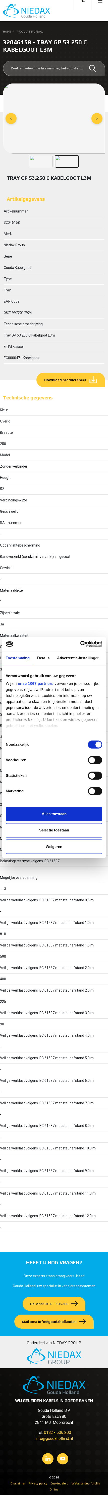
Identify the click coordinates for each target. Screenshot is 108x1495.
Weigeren (54, 846)
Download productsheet (65, 380)
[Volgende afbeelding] (96, 118)
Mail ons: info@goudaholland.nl (49, 1322)
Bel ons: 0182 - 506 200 (49, 1304)
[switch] (95, 760)
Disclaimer (18, 1483)
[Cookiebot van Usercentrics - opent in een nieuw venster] (80, 644)
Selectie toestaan (54, 830)
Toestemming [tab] (18, 658)
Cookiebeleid (59, 1483)
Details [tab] (43, 658)
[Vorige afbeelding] (11, 118)
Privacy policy (38, 1483)
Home (7, 31)
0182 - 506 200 (57, 1432)
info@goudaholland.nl (54, 1438)
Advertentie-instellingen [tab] (78, 658)
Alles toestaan (54, 814)
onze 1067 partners (35, 683)
